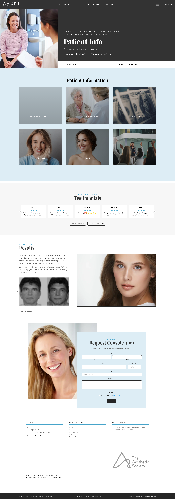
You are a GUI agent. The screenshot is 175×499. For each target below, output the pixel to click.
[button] (154, 211)
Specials (40, 158)
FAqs (134, 158)
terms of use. (119, 395)
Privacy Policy (82, 496)
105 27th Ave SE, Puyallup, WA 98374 (38, 432)
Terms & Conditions (92, 496)
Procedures (72, 430)
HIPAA (100, 496)
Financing (134, 116)
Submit (112, 401)
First (96, 360)
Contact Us (70, 64)
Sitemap (75, 496)
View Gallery (26, 312)
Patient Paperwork (40, 116)
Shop (70, 434)
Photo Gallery (73, 432)
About (71, 428)
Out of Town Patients (87, 116)
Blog (87, 158)
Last (127, 360)
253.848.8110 (33, 428)
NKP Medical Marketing (149, 496)
